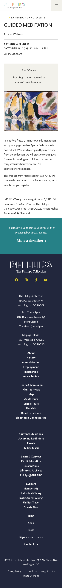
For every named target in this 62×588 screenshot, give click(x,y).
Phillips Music (31, 447)
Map (31, 394)
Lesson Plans (31, 465)
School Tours (31, 403)
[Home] (31, 272)
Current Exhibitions (31, 433)
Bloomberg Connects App (31, 417)
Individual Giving (31, 493)
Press (31, 529)
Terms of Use (31, 571)
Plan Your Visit (31, 389)
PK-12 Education (31, 461)
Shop (31, 522)
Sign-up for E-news (31, 537)
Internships (31, 371)
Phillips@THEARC (31, 475)
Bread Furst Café (31, 413)
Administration (31, 362)
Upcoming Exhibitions (31, 438)
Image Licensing (31, 575)
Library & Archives (31, 470)
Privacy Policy (14, 571)
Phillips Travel (31, 502)
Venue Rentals (31, 376)
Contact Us (31, 544)
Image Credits (47, 571)
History (31, 357)
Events (31, 443)
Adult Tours (31, 398)
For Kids (31, 408)
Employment (31, 366)
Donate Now (31, 507)
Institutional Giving (31, 497)
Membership (31, 488)
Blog (31, 515)
